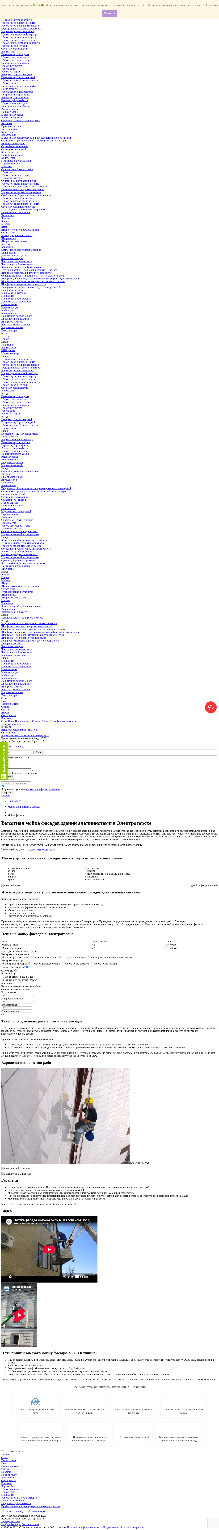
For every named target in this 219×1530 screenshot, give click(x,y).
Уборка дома (8, 51)
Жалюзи (5, 218)
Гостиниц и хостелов (12, 155)
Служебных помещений (14, 146)
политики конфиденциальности (42, 789)
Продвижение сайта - (115, 1527)
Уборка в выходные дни (14, 103)
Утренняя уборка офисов (15, 97)
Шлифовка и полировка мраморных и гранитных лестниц (33, 281)
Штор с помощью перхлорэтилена (20, 229)
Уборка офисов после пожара (17, 91)
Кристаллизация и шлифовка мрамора (22, 267)
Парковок (6, 166)
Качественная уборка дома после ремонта (24, 186)
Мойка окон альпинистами (16, 301)
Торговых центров (11, 178)
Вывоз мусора (9, 330)
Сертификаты (8, 715)
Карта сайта (7, 1486)
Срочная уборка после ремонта (18, 206)
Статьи (5, 709)
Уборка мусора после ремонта (17, 198)
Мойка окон (7, 295)
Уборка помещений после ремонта (20, 183)
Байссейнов (7, 132)
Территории (7, 344)
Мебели (5, 224)
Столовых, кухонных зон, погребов (20, 120)
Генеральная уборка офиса (15, 94)
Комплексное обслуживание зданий (21, 249)
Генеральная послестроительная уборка (22, 189)
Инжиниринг (8, 252)
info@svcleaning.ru (11, 1524)
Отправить (8, 792)
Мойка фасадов (9, 307)
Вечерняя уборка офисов (14, 100)
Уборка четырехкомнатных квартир (20, 43)
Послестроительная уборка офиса (19, 86)
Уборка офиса (8, 83)
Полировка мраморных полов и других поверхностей (30, 287)
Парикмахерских (10, 163)
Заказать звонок (30, 1524)
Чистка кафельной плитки (15, 324)
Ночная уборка (9, 111)
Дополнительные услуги (14, 255)
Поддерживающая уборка (15, 63)
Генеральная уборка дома (15, 54)
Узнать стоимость (11, 724)
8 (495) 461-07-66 (27, 729)
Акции (5, 712)
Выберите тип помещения (15, 954)
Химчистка (7, 215)
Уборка (5, 339)
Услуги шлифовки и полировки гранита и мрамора (29, 270)
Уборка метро (8, 172)
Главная (5, 795)
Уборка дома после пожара (16, 60)
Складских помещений (14, 149)
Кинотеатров (8, 157)
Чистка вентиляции (12, 258)
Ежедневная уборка (12, 114)
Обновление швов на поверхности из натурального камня (33, 275)
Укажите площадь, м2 (13, 967)
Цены (4, 701)
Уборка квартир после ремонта (18, 22)
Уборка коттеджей (11, 71)
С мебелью (7, 970)
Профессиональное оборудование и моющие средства (30, 1506)
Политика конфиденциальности (84, 1527)
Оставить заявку (13, 746)
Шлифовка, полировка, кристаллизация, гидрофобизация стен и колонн (40, 278)
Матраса (5, 244)
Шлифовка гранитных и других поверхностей (26, 272)
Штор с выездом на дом (14, 241)
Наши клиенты (9, 703)
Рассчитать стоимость (41, 849)
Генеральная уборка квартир (16, 20)
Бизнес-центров (10, 152)
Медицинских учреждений (16, 160)
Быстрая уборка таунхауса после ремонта (23, 209)
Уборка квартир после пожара (17, 31)
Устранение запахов (12, 327)
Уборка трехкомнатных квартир (18, 40)
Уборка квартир (10, 353)
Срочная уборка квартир (14, 48)
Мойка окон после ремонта (16, 298)
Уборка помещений (12, 117)
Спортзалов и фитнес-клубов (17, 169)
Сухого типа (8, 232)
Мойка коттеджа (10, 313)
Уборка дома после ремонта (16, 57)
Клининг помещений (13, 1500)
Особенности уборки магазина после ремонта (26, 195)
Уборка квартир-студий (14, 45)
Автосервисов (9, 129)
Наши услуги (8, 1460)
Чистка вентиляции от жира (16, 261)
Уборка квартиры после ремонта (19, 1497)
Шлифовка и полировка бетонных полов (23, 284)
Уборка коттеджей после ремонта (19, 80)
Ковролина (7, 247)
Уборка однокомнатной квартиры (19, 34)
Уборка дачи (8, 68)
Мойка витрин (9, 304)
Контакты (6, 718)
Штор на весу (8, 238)
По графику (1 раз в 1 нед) (19, 976)
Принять (109, 13)
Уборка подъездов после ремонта (19, 201)
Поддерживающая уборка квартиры (21, 28)
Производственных (12, 126)
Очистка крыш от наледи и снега (19, 180)
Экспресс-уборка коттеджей (16, 74)
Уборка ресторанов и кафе (15, 175)
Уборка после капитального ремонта (21, 192)
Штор (4, 226)
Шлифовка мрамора (12, 321)
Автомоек (6, 123)
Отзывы (5, 706)
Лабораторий (8, 134)
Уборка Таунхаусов (11, 66)
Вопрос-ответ (8, 1477)
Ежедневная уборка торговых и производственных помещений (36, 137)
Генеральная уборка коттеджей (18, 77)
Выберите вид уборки (13, 960)
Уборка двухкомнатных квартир (18, 37)
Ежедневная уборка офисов (16, 1503)
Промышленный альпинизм (16, 318)
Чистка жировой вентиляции (17, 264)
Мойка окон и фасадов (13, 293)
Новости (6, 1471)
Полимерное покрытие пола (16, 316)
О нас (4, 698)
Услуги (5, 336)
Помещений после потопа (15, 212)
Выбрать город (9, 729)
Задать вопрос (37, 1511)
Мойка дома (8, 310)
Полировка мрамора (12, 290)
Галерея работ (9, 1474)
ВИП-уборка (8, 350)
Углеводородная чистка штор (17, 235)
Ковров (5, 221)
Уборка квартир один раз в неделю (20, 25)
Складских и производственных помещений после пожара (33, 140)
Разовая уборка (9, 109)
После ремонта (9, 88)
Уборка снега (8, 347)
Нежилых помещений (13, 143)
